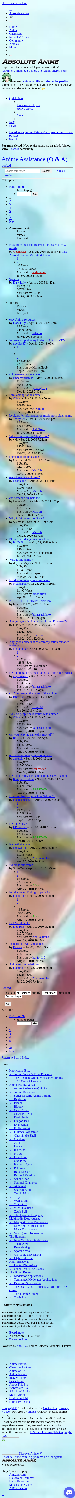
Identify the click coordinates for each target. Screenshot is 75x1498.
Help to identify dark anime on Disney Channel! (38, 775)
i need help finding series (24, 456)
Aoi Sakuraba (40, 858)
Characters (15, 33)
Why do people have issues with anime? (33, 714)
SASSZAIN (40, 789)
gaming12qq (40, 388)
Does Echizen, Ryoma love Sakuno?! (32, 796)
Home (13, 26)
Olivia (17, 398)
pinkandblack (21, 648)
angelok (18, 758)
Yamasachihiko (41, 614)
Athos (36, 885)
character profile (57, 81)
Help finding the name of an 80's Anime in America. (40, 672)
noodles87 (19, 343)
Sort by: (37, 992)
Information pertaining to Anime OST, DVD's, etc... (40, 340)
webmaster (19, 251)
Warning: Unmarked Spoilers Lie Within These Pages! (35, 70)
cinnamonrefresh (23, 377)
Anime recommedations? (24, 964)
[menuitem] (28, 105)
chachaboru (20, 480)
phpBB (21, 1345)
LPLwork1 (20, 827)
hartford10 (38, 957)
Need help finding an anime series (29, 580)
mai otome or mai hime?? (24, 477)
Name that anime (19, 844)
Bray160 (18, 696)
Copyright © (9, 1408)
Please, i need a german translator (29, 539)
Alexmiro (38, 408)
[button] (17, 186)
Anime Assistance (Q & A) (35, 159)
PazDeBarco (20, 542)
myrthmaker (20, 676)
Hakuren (18, 967)
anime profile (31, 81)
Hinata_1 (18, 895)
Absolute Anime (19, 13)
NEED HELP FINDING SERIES (30, 600)
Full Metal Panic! (19, 923)
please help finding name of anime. (30, 755)
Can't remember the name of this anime (33, 693)
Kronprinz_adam (23, 779)
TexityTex (19, 419)
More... (13, 47)
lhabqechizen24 (22, 799)
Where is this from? (21, 864)
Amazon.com (17, 1474)
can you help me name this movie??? (31, 734)
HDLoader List (18, 1398)
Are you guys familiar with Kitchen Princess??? (38, 621)
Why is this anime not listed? (26, 518)
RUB (16, 738)
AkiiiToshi (38, 429)
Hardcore (38, 635)
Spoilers (14, 279)
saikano (37, 333)
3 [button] (10, 204)
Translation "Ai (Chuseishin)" (27, 943)
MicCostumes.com (20, 1484)
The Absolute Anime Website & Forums (38, 253)
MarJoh (37, 470)
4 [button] (10, 207)
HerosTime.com (19, 1481)
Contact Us (50, 1408)
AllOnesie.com (18, 1488)
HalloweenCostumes (21, 1478)
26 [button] (10, 218)
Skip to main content (14, 3)
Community (16, 40)
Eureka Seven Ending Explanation (30, 892)
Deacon (17, 947)
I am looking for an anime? (25, 395)
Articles (14, 44)
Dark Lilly (19, 282)
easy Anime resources (22, 319)
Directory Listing (19, 1401)
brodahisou (20, 583)
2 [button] (10, 201)
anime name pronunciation (25, 374)
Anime (13, 30)
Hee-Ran (18, 926)
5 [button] (10, 211)
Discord (14, 149)
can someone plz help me (24, 497)
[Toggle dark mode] (10, 21)
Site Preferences (14, 1464)
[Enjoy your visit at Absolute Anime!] (30, 63)
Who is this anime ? (21, 559)
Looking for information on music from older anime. (41, 415)
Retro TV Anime (19, 37)
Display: (10, 992)
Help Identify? (18, 823)
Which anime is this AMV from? (29, 436)
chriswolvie (20, 847)
